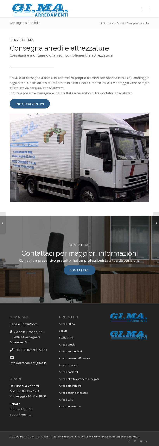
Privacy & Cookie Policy (87, 436)
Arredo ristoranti (68, 365)
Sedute (63, 330)
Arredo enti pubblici (70, 351)
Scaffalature (66, 337)
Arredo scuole (67, 344)
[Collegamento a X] (135, 441)
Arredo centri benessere (73, 392)
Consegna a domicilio (25, 23)
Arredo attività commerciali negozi (79, 379)
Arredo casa (66, 399)
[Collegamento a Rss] (146, 441)
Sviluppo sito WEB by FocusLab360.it (120, 436)
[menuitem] (144, 8)
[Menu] (144, 8)
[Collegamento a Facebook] (129, 441)
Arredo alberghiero (70, 385)
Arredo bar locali (68, 372)
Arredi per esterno (70, 406)
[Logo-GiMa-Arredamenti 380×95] (41, 8)
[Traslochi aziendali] (156, 223)
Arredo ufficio (67, 324)
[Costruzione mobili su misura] (3, 223)
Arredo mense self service (74, 358)
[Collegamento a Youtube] (140, 441)
